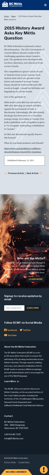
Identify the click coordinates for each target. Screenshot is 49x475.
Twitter (26, 330)
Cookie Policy (24, 462)
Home (6, 16)
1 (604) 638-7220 (12, 434)
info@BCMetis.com (13, 438)
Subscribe (33, 308)
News (13, 16)
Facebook (12, 330)
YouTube (12, 335)
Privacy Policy (10, 462)
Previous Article (16, 173)
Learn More (36, 279)
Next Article (32, 173)
